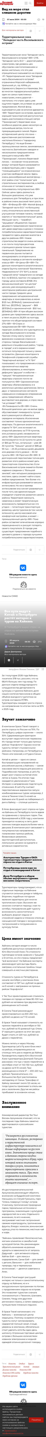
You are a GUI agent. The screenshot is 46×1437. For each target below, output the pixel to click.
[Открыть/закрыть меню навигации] (26, 3)
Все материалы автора (13, 30)
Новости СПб (25, 1369)
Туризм (31, 1363)
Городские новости (30, 1372)
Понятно (36, 1420)
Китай (26, 1366)
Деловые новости (9, 1369)
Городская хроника (10, 1375)
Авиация (35, 1366)
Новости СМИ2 (10, 596)
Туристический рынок (11, 1366)
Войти (40, 3)
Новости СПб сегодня (11, 1372)
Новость (12, 1363)
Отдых (22, 1363)
